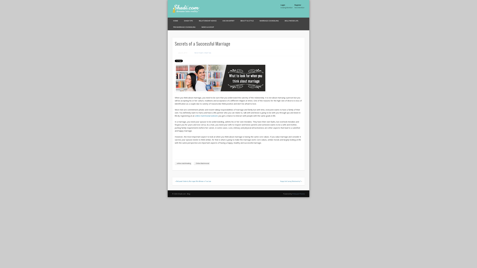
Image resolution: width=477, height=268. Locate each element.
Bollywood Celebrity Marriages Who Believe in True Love (193, 181)
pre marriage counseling (184, 27)
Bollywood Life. (292, 21)
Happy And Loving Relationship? (290, 181)
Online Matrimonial (202, 163)
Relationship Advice (208, 21)
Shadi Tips (188, 21)
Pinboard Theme (298, 194)
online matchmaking (184, 163)
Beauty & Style (247, 21)
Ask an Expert (228, 21)
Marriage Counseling (269, 21)
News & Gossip (207, 27)
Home (175, 21)
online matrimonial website (206, 116)
